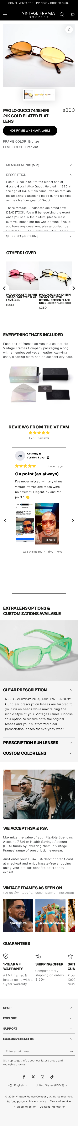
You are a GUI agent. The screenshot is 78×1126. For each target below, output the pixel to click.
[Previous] (4, 288)
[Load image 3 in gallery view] (49, 94)
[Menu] (5, 14)
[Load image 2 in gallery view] (39, 94)
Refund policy (16, 1101)
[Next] (73, 288)
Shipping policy (26, 1106)
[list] (39, 288)
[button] (61, 14)
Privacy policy (37, 1101)
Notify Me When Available (30, 130)
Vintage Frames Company (32, 1096)
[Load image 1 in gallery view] (28, 94)
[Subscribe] (72, 1051)
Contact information (52, 1106)
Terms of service (60, 1101)
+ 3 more (49, 540)
